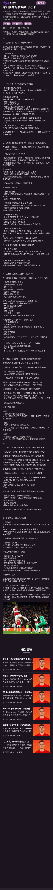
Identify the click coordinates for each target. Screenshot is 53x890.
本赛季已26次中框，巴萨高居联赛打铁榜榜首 (22, 725)
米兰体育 (6, 24)
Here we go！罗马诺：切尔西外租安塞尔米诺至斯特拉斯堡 (28, 708)
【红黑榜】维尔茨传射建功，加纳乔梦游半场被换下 (24, 741)
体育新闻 (27, 24)
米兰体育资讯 (17, 24)
